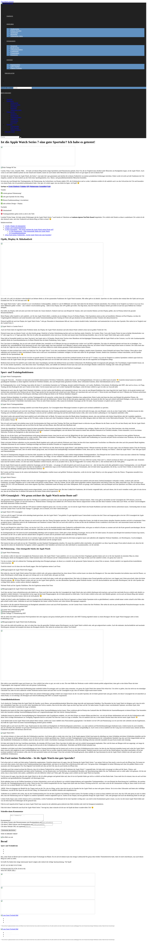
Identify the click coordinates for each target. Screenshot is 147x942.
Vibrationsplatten (16, 117)
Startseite (9, 99)
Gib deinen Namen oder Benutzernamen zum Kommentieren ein (21, 822)
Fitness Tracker (15, 105)
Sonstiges (10, 124)
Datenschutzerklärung (12, 920)
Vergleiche (14, 106)
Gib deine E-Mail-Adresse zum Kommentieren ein (17, 824)
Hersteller (14, 108)
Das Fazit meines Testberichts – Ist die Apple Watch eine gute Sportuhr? (28, 235)
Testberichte (14, 103)
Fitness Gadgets (16, 130)
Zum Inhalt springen (7, 1)
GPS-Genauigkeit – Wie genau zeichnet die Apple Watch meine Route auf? (29, 229)
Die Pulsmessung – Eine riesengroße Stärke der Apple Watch (29, 231)
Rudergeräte (14, 115)
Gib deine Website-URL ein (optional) (13, 826)
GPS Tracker (15, 128)
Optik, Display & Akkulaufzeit (15, 226)
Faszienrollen (15, 126)
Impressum (8, 919)
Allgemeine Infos (16, 110)
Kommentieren (5, 820)
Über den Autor (10, 132)
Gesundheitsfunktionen (17, 233)
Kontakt (7, 922)
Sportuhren (10, 101)
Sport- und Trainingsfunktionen (15, 228)
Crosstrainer (14, 121)
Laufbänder (14, 119)
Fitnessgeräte (11, 112)
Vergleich (14, 114)
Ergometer (14, 123)
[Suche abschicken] (20, 137)
